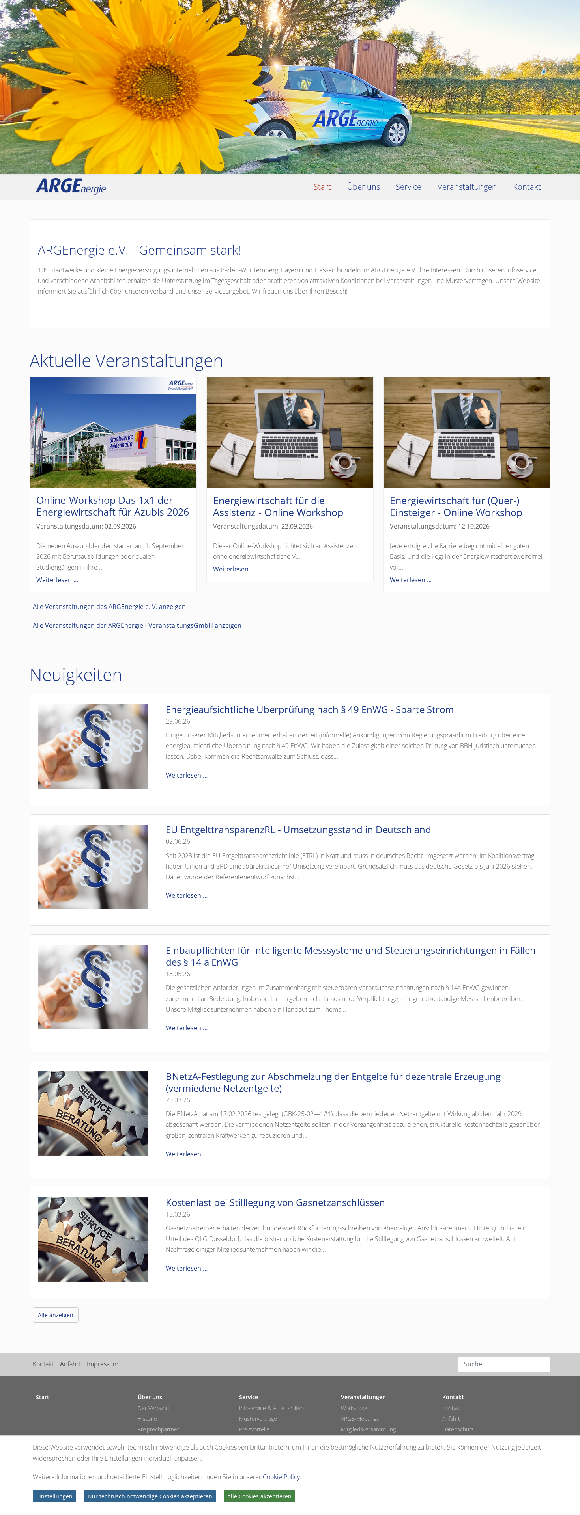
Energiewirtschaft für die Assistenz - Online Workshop (278, 506)
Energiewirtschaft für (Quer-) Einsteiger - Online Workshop (456, 506)
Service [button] (408, 186)
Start (322, 186)
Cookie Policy (281, 1476)
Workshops (355, 1408)
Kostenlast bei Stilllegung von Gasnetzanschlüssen (275, 1202)
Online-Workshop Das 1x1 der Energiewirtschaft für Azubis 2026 (112, 505)
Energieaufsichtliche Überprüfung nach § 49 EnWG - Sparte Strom (310, 709)
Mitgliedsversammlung (368, 1429)
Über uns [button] (363, 186)
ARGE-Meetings (360, 1418)
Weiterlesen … (187, 775)
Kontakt (43, 1364)
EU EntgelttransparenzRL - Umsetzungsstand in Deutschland (298, 829)
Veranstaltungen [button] (467, 186)
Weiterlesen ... (57, 579)
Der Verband (153, 1408)
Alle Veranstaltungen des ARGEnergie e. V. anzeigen (109, 606)
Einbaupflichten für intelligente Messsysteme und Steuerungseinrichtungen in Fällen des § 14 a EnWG (351, 956)
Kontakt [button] (527, 186)
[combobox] (503, 1364)
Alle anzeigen (55, 1315)
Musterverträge (258, 1418)
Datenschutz (457, 1429)
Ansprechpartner (158, 1429)
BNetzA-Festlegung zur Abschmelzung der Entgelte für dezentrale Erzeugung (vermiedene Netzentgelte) (333, 1082)
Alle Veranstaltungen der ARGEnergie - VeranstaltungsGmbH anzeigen (137, 625)
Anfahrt (70, 1364)
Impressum (102, 1364)
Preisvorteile (254, 1429)
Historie (147, 1418)
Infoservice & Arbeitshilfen (271, 1408)
